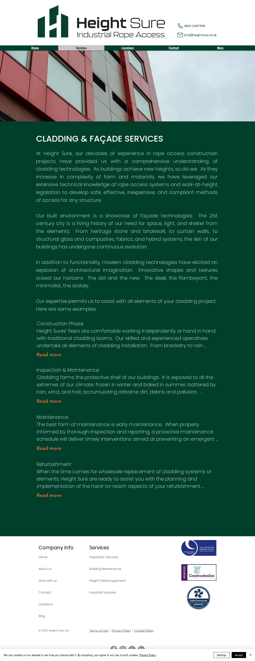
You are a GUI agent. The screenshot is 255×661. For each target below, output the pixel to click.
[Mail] (180, 35)
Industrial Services (102, 592)
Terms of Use (98, 630)
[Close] (250, 655)
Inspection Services (102, 557)
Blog (42, 616)
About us (45, 569)
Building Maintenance (102, 569)
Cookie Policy (144, 630)
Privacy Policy (121, 630)
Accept (239, 655)
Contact (45, 592)
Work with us (48, 581)
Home (43, 557)
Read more (49, 355)
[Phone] (180, 26)
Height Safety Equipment (102, 581)
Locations (46, 604)
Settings (221, 655)
